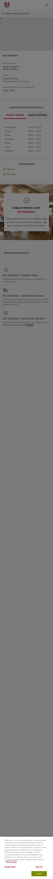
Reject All (39, 867)
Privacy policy (11, 862)
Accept (39, 873)
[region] (26, 858)
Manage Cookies (10, 867)
